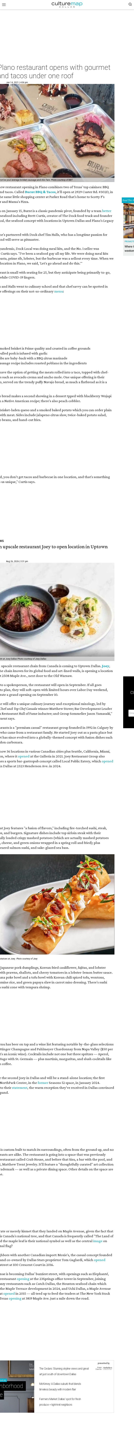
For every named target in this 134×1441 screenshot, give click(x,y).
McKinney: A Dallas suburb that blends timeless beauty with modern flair (60, 1386)
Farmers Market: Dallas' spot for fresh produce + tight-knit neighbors (60, 1401)
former (43, 1083)
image (97, 1241)
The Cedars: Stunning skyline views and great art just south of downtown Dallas (64, 1371)
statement (19, 1087)
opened (23, 756)
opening (23, 1279)
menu (58, 291)
